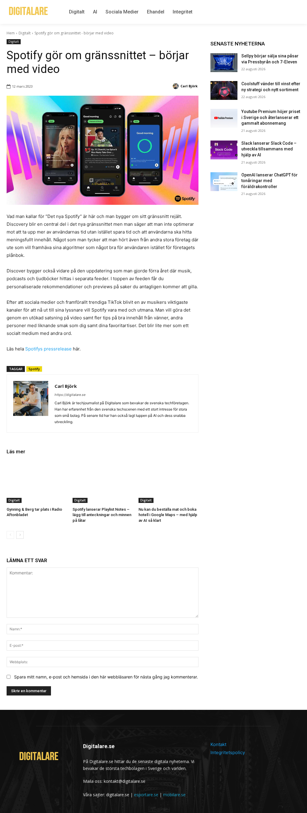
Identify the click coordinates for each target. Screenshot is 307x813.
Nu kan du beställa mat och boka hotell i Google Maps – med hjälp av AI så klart (168, 514)
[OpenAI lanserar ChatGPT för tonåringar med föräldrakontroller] (223, 181)
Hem (11, 33)
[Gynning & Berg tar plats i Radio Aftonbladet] (37, 482)
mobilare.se (174, 794)
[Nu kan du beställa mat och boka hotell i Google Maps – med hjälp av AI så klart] (168, 482)
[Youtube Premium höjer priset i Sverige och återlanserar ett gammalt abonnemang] (223, 118)
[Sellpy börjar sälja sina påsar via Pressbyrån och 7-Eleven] (223, 62)
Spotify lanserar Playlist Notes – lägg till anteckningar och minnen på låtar (102, 514)
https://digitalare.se (70, 395)
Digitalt (25, 33)
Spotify (34, 369)
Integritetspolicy (227, 752)
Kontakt (218, 744)
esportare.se (146, 794)
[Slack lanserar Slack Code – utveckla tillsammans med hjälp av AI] (223, 150)
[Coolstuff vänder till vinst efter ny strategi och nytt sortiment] (223, 90)
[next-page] (20, 535)
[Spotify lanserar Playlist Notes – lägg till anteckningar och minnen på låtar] (103, 482)
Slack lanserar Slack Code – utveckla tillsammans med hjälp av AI (269, 149)
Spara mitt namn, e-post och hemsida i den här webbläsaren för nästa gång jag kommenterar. (106, 676)
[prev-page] (10, 535)
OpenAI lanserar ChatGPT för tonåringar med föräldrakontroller (269, 181)
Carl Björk (66, 386)
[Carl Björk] (30, 403)
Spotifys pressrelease (48, 349)
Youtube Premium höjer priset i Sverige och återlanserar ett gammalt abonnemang (270, 117)
